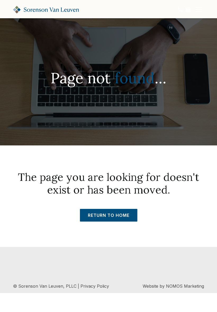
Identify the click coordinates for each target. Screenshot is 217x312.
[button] (198, 9)
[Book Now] (188, 9)
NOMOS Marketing (185, 286)
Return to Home (108, 215)
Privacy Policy (94, 286)
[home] (46, 9)
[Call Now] (180, 9)
